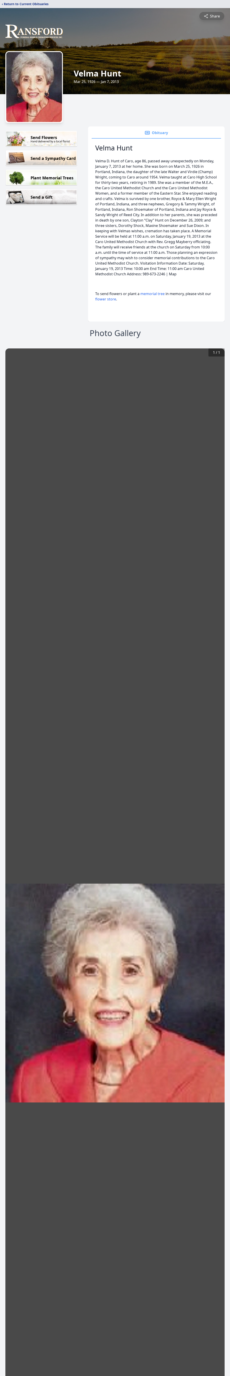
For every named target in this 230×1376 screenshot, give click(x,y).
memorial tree (152, 293)
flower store (105, 299)
